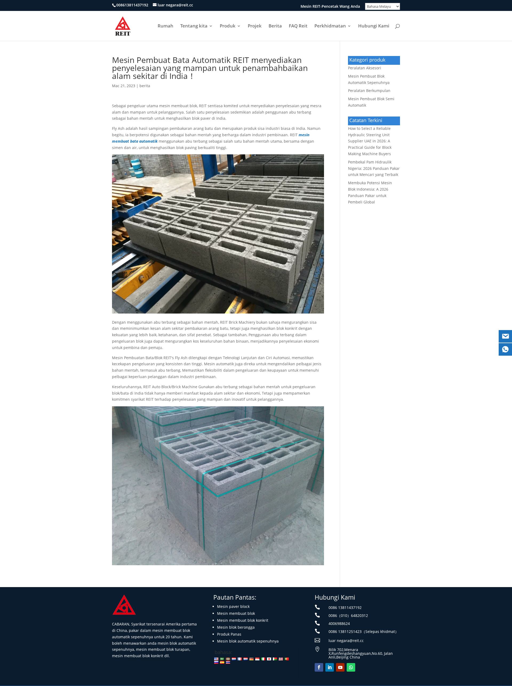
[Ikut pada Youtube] (340, 667)
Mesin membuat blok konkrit (242, 620)
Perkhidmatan (330, 26)
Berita (275, 26)
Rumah (165, 26)
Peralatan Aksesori (364, 67)
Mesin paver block (233, 606)
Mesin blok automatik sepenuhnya (248, 641)
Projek (255, 26)
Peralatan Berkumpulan (369, 90)
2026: (369, 141)
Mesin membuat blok (236, 613)
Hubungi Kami (373, 26)
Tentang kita (193, 26)
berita (144, 85)
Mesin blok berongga (236, 627)
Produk (227, 26)
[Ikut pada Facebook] (319, 667)
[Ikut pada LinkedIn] (329, 667)
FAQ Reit (298, 26)
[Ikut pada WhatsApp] (351, 667)
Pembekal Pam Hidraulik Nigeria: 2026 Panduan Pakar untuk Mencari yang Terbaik (374, 168)
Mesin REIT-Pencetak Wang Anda (330, 7)
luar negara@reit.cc (346, 640)
